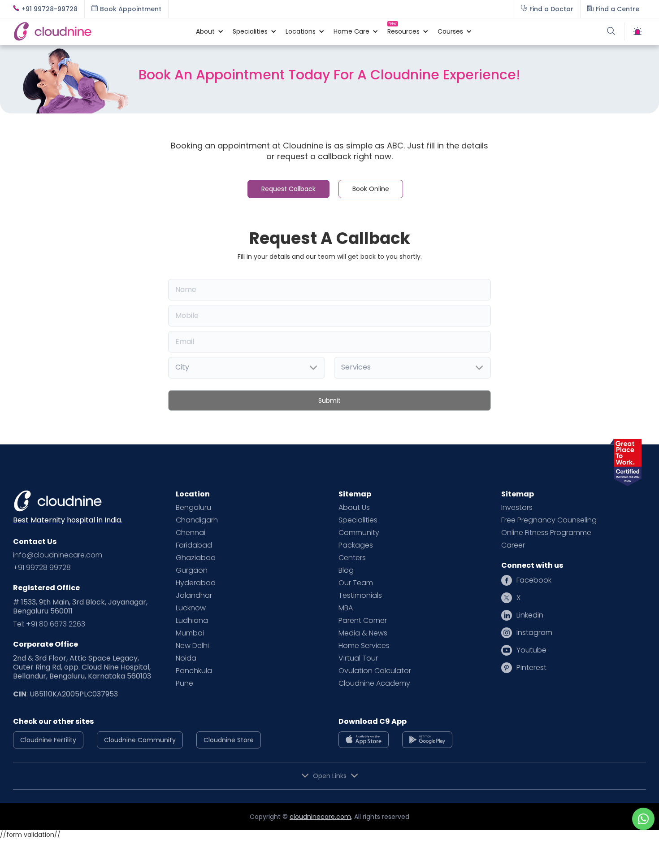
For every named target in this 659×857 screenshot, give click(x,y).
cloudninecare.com (320, 816)
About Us (354, 508)
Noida (186, 658)
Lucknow (191, 608)
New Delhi (192, 646)
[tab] (288, 189)
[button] (205, 31)
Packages (355, 545)
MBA (345, 608)
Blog (346, 570)
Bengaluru (193, 508)
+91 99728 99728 (42, 568)
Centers (352, 558)
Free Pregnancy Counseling (549, 520)
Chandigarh (197, 520)
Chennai (190, 533)
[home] (100, 31)
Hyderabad (196, 583)
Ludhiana (192, 621)
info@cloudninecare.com (57, 555)
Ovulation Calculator (374, 671)
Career (513, 545)
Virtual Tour (358, 658)
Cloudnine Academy (374, 683)
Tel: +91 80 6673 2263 (49, 624)
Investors (517, 508)
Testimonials (360, 596)
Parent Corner (362, 621)
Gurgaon (192, 570)
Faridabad (194, 545)
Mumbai (190, 633)
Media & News (362, 633)
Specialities (357, 520)
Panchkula (194, 671)
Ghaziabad (196, 558)
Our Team (355, 583)
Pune (184, 683)
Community (358, 533)
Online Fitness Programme (546, 533)
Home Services (364, 646)
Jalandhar (194, 596)
